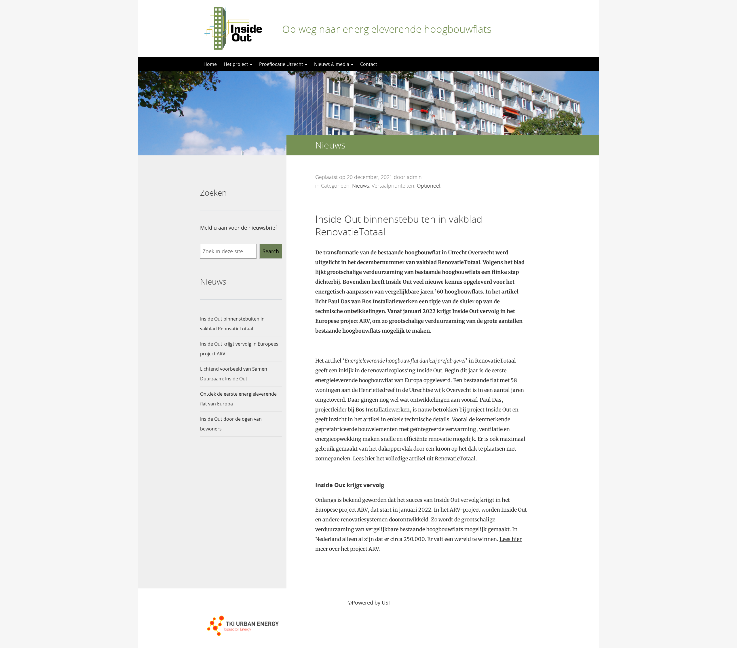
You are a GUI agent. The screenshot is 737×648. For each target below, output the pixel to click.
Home (210, 64)
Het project (236, 64)
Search (271, 251)
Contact (368, 64)
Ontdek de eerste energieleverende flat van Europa (238, 399)
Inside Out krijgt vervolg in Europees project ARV (239, 349)
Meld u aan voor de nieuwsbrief (238, 227)
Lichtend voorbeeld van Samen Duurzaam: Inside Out (233, 374)
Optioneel (428, 185)
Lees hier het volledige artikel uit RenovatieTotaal (414, 458)
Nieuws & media (332, 64)
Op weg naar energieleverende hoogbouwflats (386, 29)
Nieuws (360, 185)
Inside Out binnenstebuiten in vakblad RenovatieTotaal (232, 324)
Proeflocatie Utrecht (281, 64)
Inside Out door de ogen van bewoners (231, 424)
